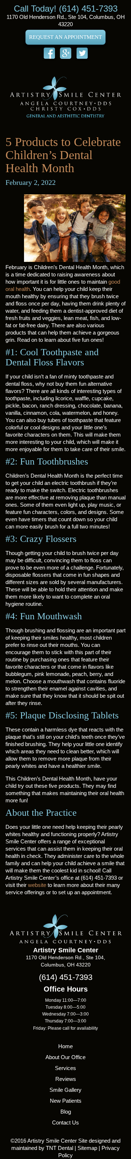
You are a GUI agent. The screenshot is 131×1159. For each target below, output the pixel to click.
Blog (65, 1112)
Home (65, 1046)
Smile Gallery (65, 1090)
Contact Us (65, 1122)
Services (65, 1068)
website (37, 885)
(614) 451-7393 (65, 977)
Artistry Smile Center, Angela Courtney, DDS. (65, 96)
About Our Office (65, 1057)
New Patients (66, 1101)
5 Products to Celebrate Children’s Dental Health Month (63, 155)
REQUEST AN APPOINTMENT (65, 37)
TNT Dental (59, 1148)
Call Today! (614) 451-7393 (66, 8)
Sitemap (87, 1148)
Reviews (65, 1079)
